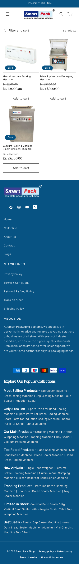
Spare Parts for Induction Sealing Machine (32, 419)
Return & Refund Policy (19, 291)
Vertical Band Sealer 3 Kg (48, 504)
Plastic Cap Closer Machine (41, 522)
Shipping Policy (14, 308)
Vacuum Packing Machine (21, 442)
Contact (9, 245)
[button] (7, 14)
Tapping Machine (42, 437)
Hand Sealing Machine (52, 450)
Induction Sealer (26, 400)
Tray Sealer (63, 437)
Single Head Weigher (39, 468)
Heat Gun (23, 491)
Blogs (7, 254)
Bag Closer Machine (53, 390)
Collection (10, 228)
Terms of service (29, 557)
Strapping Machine (47, 432)
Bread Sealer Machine (48, 455)
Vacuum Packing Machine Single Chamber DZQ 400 (17, 147)
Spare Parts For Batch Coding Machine (43, 414)
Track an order (13, 300)
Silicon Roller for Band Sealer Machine (42, 478)
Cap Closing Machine (49, 396)
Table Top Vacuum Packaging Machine (56, 78)
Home (8, 219)
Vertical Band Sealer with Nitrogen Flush (30, 509)
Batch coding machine (18, 396)
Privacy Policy (13, 274)
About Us (10, 237)
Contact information (52, 557)
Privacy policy (46, 551)
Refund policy (64, 551)
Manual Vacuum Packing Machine (17, 78)
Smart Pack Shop (25, 551)
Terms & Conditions (16, 282)
